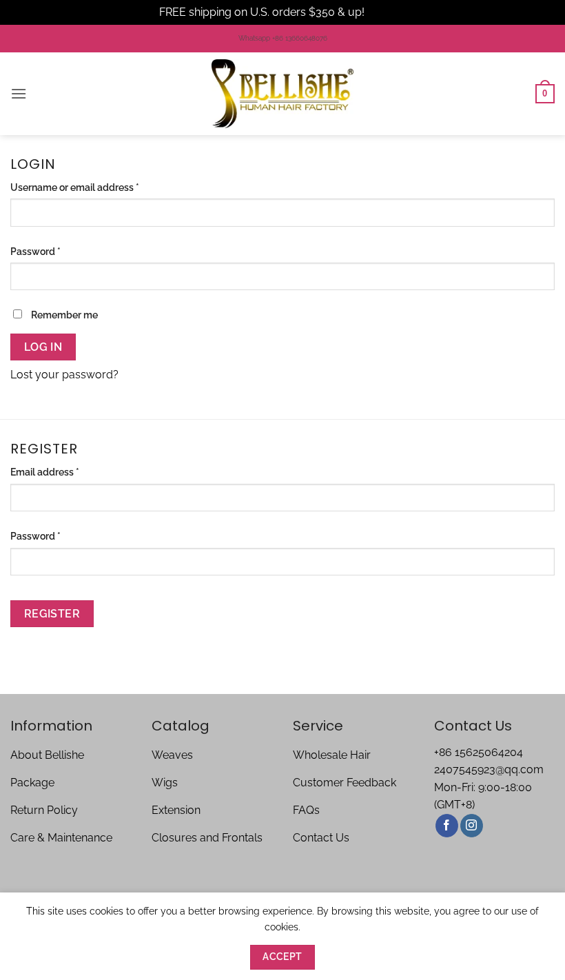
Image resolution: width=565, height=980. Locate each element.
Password (55, 251)
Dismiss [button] (386, 12)
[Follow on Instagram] (471, 825)
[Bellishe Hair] (282, 93)
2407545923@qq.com (489, 769)
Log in (43, 347)
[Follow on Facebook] (446, 825)
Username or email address (95, 187)
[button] (18, 93)
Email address (65, 471)
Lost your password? (64, 374)
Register (52, 613)
